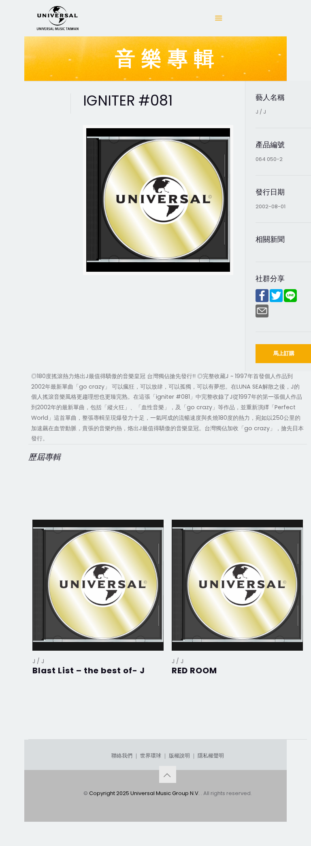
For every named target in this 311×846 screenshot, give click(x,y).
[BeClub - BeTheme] (57, 18)
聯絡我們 (121, 755)
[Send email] (262, 315)
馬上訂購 (283, 353)
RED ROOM (194, 670)
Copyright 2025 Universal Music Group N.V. (145, 793)
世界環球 (150, 755)
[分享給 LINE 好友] (290, 300)
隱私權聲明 (211, 755)
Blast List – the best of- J (88, 670)
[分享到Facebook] (262, 300)
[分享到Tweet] (276, 300)
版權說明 (179, 755)
